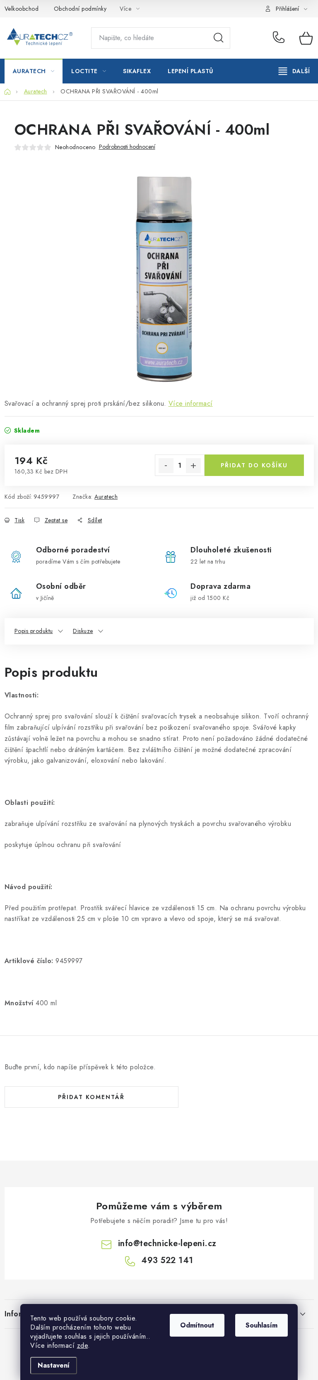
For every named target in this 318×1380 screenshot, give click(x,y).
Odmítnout (197, 1325)
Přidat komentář (91, 1097)
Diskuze (83, 631)
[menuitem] (34, 71)
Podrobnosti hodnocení (127, 146)
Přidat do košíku (254, 465)
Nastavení (54, 1365)
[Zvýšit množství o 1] (193, 465)
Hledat (218, 38)
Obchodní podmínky (80, 9)
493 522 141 (280, 38)
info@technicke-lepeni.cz (167, 1243)
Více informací (191, 403)
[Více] (294, 71)
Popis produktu (33, 631)
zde (82, 1345)
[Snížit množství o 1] (166, 465)
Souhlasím (261, 1325)
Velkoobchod (22, 9)
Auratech (106, 497)
